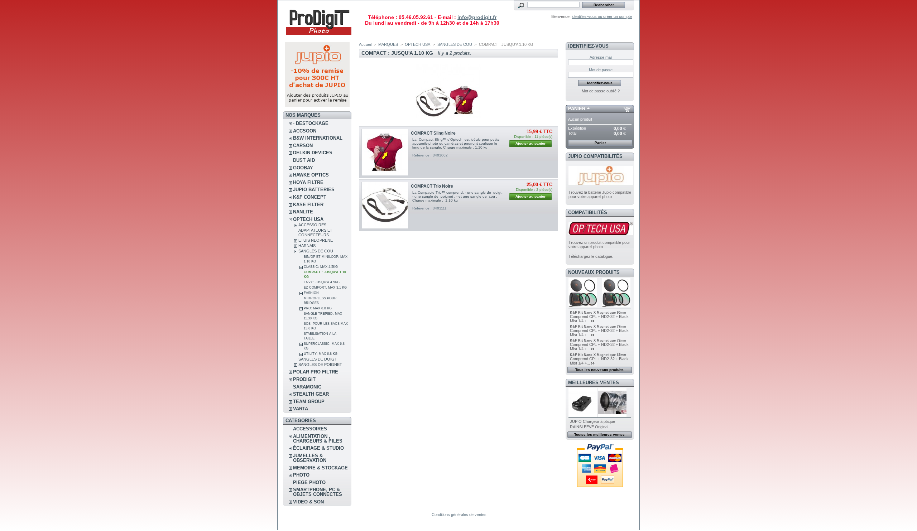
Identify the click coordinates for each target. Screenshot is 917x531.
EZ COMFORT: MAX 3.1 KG (325, 287)
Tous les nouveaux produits (599, 370)
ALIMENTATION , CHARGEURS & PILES (317, 439)
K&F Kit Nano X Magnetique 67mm (598, 355)
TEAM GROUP (309, 401)
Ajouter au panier (530, 143)
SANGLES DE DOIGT (317, 359)
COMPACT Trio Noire (432, 186)
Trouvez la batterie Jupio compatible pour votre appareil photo (599, 194)
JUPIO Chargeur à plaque (592, 421)
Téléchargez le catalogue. (590, 256)
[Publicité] (317, 105)
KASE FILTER (308, 204)
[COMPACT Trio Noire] (384, 205)
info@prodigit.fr (476, 17)
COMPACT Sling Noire (433, 133)
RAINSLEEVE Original (589, 427)
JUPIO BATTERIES (314, 189)
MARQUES (388, 44)
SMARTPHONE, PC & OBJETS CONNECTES (317, 492)
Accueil (365, 44)
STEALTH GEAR (311, 394)
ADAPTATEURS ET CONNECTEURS (315, 232)
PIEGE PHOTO (309, 482)
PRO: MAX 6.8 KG (318, 308)
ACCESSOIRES (312, 225)
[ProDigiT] (319, 37)
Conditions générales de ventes (459, 514)
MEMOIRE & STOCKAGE (320, 467)
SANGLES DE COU (315, 251)
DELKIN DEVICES (312, 152)
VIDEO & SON (308, 502)
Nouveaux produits (594, 272)
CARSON (303, 145)
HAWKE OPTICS (311, 175)
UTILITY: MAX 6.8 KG (320, 354)
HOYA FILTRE (308, 182)
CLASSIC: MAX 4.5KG (321, 267)
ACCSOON (304, 131)
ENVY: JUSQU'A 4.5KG (322, 282)
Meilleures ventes (593, 382)
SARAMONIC (307, 387)
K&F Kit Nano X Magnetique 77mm (598, 326)
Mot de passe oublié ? (601, 91)
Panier (576, 108)
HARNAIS (307, 245)
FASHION (311, 293)
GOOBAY (303, 167)
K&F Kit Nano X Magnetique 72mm (598, 340)
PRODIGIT (304, 379)
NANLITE (303, 211)
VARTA (300, 408)
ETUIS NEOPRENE (315, 240)
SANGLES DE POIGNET (320, 364)
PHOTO (301, 475)
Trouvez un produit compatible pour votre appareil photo (599, 244)
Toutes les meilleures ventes (599, 434)
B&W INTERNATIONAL (317, 138)
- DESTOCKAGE (310, 123)
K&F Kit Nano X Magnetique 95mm (598, 312)
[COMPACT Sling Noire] (384, 152)
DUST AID (304, 160)
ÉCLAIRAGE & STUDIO (318, 448)
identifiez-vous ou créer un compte (602, 16)
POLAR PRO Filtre (315, 372)
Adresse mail (601, 57)
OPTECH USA (308, 219)
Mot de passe (601, 70)
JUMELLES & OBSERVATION (309, 458)
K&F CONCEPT (309, 197)
